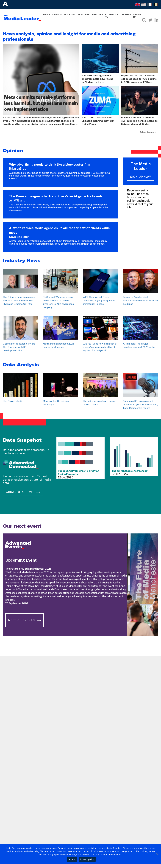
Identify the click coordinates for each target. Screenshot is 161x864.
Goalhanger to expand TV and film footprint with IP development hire (19, 347)
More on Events (22, 620)
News (46, 14)
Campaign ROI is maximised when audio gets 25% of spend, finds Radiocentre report (140, 404)
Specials (97, 14)
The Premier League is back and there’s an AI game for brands (56, 196)
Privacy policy (87, 859)
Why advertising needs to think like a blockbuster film (49, 164)
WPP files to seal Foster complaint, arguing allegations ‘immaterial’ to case (99, 300)
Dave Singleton (19, 236)
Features (84, 14)
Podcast (69, 14)
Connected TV (112, 16)
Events (126, 14)
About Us (137, 16)
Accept (72, 859)
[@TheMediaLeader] (150, 20)
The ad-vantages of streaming (130, 470)
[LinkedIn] (156, 20)
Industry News (21, 260)
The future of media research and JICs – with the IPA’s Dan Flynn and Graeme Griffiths (19, 300)
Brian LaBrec (17, 168)
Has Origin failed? (12, 401)
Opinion (57, 14)
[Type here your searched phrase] (144, 20)
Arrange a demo (20, 492)
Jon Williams (17, 200)
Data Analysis (21, 364)
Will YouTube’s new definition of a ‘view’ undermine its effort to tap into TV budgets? (100, 347)
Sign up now (140, 176)
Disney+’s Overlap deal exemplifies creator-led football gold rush (140, 300)
